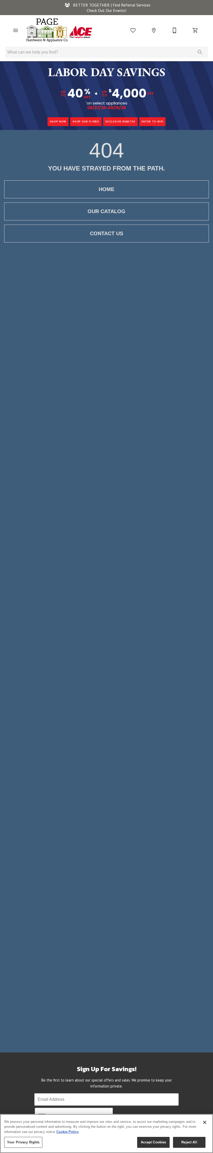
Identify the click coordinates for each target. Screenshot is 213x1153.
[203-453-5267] (174, 30)
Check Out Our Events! (106, 10)
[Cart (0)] (195, 30)
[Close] (204, 1122)
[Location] (154, 30)
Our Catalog (106, 211)
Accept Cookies (153, 1142)
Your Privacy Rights (23, 1142)
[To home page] (59, 30)
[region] (106, 1133)
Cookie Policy (67, 1132)
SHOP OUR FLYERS (85, 121)
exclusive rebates (120, 121)
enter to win (152, 121)
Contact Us (106, 233)
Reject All (189, 1142)
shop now (58, 121)
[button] (15, 30)
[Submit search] (200, 52)
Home (106, 189)
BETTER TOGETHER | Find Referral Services (111, 5)
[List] (133, 30)
